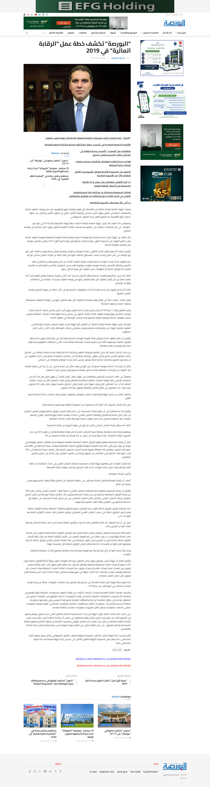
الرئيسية (182, 33)
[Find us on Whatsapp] (32, 14)
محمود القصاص (118, 58)
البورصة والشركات (128, 33)
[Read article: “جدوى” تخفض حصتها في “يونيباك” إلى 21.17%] (114, 715)
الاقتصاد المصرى (150, 33)
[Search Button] (26, 32)
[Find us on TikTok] (24, 14)
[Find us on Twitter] (43, 14)
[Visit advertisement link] (105, 6)
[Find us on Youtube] (36, 14)
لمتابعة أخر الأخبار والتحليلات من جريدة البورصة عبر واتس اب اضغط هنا (103, 658)
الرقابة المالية (117, 649)
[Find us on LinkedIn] (39, 14)
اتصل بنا (93, 771)
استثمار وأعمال (98, 33)
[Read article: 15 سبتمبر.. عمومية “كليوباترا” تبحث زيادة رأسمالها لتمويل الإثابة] (77, 715)
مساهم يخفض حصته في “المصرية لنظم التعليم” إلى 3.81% (49, 177)
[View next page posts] (44, 185)
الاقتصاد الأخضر (56, 33)
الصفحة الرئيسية (150, 771)
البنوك (113, 33)
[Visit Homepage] (175, 23)
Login (53, 14)
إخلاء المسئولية (107, 771)
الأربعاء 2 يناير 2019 (98, 58)
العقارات (83, 33)
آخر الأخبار (167, 33)
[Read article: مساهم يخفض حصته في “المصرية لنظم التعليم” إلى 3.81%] (40, 715)
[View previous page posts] (49, 185)
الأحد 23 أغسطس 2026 (121, 737)
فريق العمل (122, 771)
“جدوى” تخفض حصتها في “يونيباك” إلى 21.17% (49, 162)
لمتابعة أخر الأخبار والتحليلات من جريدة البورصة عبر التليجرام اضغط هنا (104, 665)
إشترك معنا (135, 771)
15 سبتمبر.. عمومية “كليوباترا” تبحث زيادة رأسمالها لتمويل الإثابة (48, 169)
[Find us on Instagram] (28, 14)
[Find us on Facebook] (47, 14)
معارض (70, 33)
